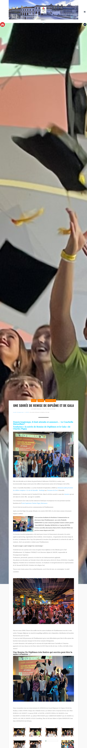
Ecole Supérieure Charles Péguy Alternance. (35, 503)
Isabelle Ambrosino (37, 409)
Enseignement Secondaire (31, 15)
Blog (20, 15)
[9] (51, 741)
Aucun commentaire (51, 409)
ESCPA (33, 400)
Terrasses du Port (52, 490)
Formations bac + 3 (50, 400)
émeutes (66, 494)
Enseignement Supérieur (47, 15)
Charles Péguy (20, 428)
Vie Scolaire (59, 15)
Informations (70, 15)
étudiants (41, 400)
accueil (15, 15)
